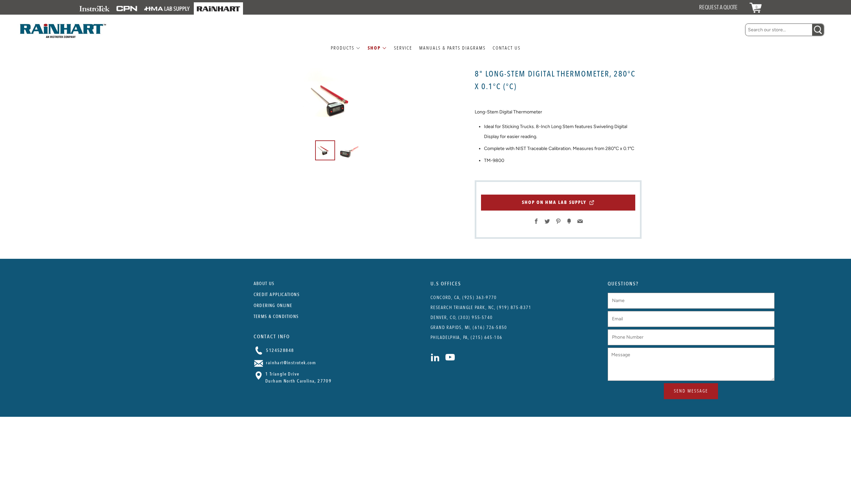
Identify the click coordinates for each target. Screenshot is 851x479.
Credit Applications (277, 294)
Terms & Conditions (276, 316)
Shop (374, 48)
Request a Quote (718, 7)
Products (342, 48)
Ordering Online (273, 305)
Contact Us (507, 48)
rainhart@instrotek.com (290, 363)
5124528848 (279, 350)
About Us (264, 283)
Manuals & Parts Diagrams (452, 48)
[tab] (325, 150)
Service (403, 48)
